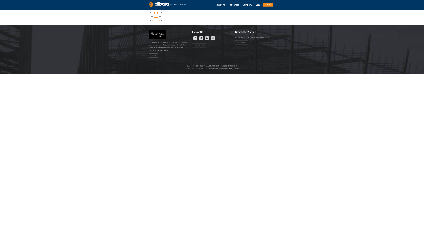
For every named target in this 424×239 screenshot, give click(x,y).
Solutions (220, 4)
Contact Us (199, 45)
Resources (234, 4)
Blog (258, 4)
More (153, 55)
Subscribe (242, 42)
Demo (268, 4)
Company (247, 4)
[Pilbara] (158, 4)
